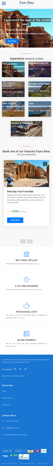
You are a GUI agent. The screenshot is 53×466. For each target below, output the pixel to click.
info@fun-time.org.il (12, 428)
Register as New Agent (13, 376)
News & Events (7, 398)
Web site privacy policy (27, 463)
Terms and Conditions (9, 463)
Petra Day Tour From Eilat (20, 191)
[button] (26, 257)
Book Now (12, 41)
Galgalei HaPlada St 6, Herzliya (16, 435)
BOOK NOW (15, 220)
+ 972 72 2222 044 (11, 421)
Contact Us (6, 405)
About (4, 391)
